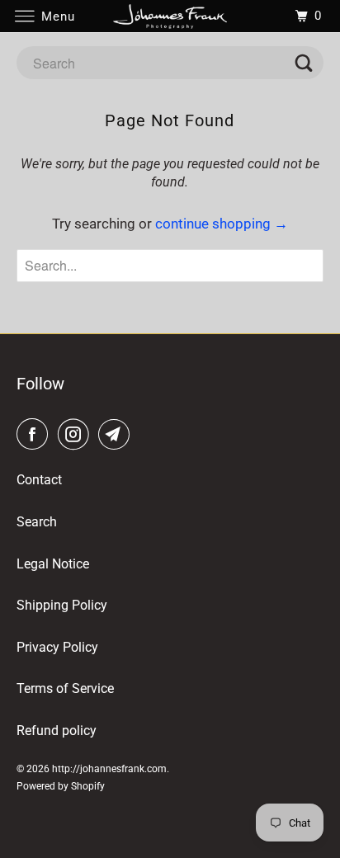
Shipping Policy (62, 605)
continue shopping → (221, 223)
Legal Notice (53, 564)
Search (37, 522)
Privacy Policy (57, 647)
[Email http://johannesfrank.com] (117, 434)
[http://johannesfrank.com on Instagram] (77, 434)
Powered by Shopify (61, 786)
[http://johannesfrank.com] (170, 16)
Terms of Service (65, 688)
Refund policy (57, 730)
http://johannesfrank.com (109, 769)
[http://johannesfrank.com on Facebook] (35, 434)
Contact (39, 480)
